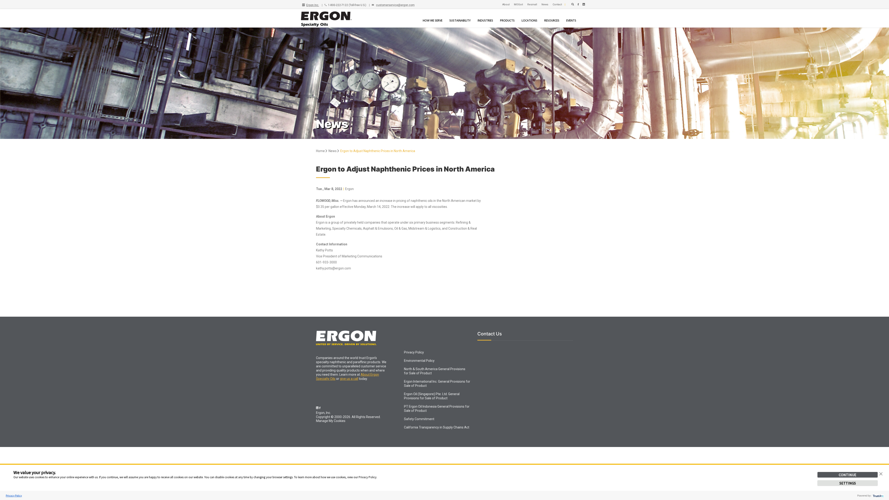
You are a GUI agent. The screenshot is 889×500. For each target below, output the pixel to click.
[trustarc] (877, 495)
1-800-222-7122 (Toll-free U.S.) (347, 5)
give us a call (349, 379)
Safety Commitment (419, 419)
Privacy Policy (14, 495)
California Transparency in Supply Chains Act (436, 427)
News (333, 151)
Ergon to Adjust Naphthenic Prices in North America (377, 151)
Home (321, 151)
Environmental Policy (419, 360)
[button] (881, 473)
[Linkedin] (584, 4)
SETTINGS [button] (847, 483)
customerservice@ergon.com (395, 5)
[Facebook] (578, 4)
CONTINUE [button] (847, 474)
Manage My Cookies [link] (330, 421)
